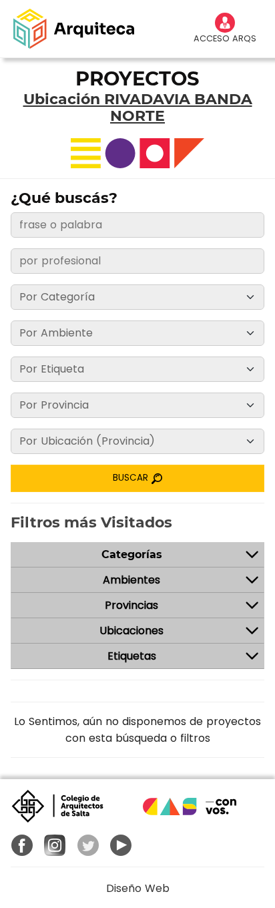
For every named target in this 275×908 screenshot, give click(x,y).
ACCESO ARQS (225, 38)
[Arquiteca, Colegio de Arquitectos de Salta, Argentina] (74, 29)
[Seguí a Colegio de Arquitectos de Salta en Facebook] (22, 845)
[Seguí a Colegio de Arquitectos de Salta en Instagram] (55, 845)
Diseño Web (138, 888)
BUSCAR (132, 477)
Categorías (131, 554)
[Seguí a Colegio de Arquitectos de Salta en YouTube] (121, 845)
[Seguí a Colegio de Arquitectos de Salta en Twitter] (88, 845)
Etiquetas (131, 656)
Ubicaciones (131, 630)
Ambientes (131, 580)
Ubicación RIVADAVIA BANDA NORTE (137, 108)
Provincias (131, 605)
